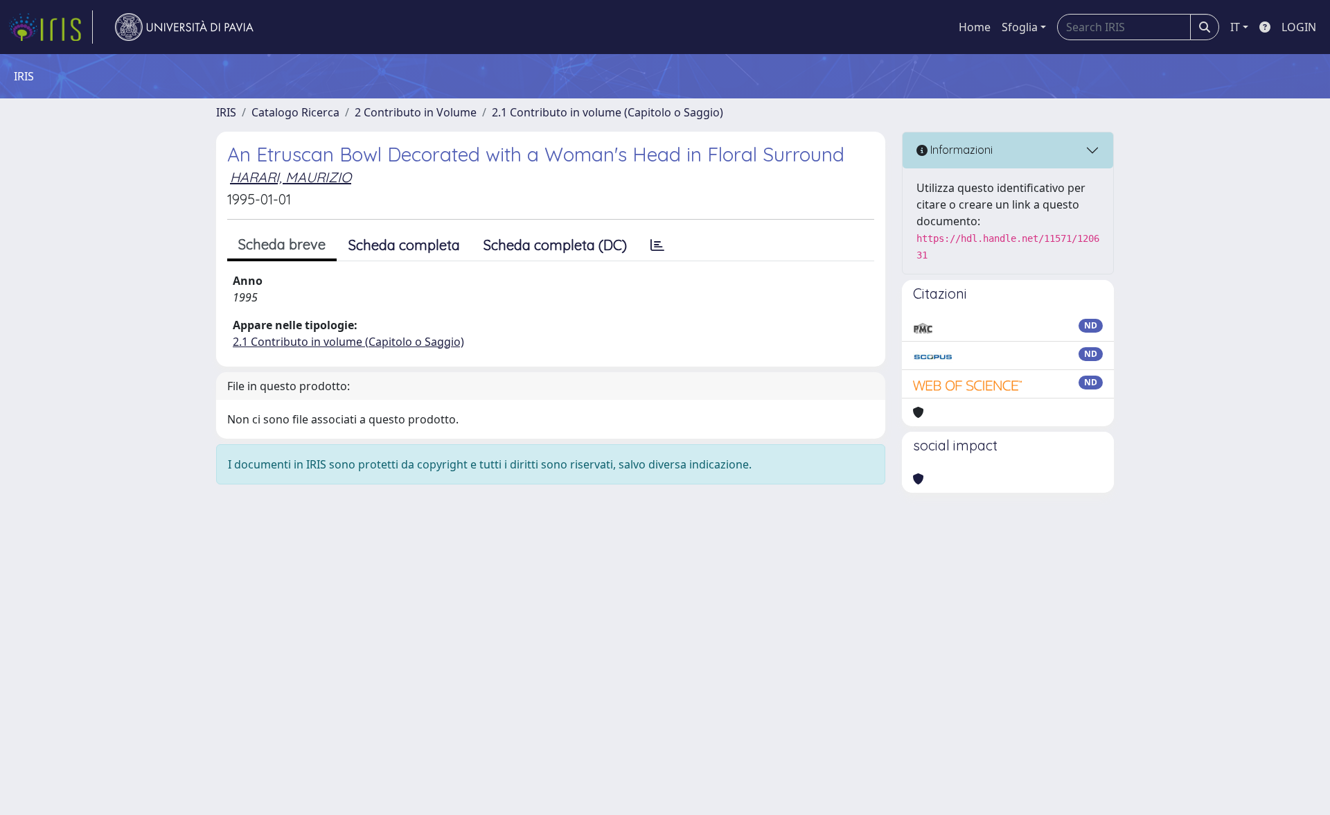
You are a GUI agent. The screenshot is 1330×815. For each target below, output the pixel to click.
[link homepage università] (184, 27)
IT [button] (1235, 27)
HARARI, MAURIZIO (290, 177)
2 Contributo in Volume (416, 112)
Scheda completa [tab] (404, 245)
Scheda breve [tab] (282, 244)
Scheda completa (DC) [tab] (555, 245)
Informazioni (960, 150)
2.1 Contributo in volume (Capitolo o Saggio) (607, 112)
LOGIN (1299, 27)
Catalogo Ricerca (295, 112)
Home (975, 27)
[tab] (657, 245)
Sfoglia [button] (1020, 27)
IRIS (226, 112)
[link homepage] (50, 27)
